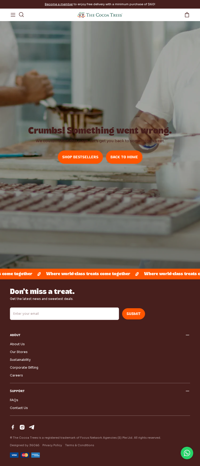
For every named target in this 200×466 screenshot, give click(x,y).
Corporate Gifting (24, 367)
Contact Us (19, 408)
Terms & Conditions (79, 445)
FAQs (14, 400)
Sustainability (20, 360)
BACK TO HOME (124, 157)
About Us (17, 344)
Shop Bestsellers (80, 157)
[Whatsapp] (187, 453)
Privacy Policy (52, 445)
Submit (134, 314)
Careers (16, 375)
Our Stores (19, 352)
